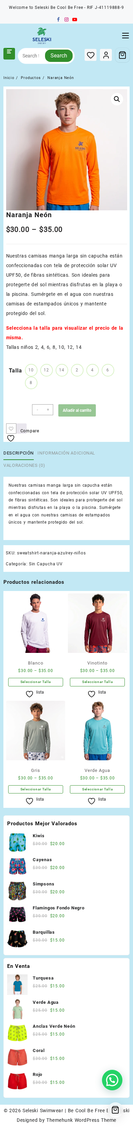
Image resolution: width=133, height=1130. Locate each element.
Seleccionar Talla (35, 682)
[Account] (106, 55)
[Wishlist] (91, 55)
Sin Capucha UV (46, 564)
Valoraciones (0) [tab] (24, 465)
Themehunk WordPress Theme (81, 1120)
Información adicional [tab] (66, 453)
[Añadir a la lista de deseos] (11, 428)
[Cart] (122, 55)
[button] (117, 99)
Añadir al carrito (77, 410)
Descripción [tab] (18, 453)
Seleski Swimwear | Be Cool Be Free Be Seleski (76, 1110)
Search (58, 55)
